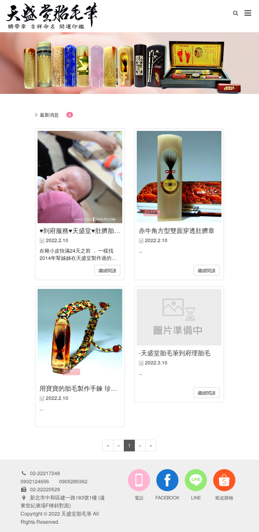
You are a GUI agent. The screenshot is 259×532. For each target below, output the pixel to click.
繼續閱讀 (107, 270)
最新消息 (49, 114)
